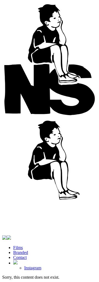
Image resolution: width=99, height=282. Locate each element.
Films (18, 247)
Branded (20, 252)
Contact (20, 257)
